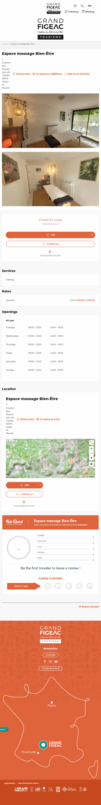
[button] (82, 5)
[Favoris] (75, 6)
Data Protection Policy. (28, 783)
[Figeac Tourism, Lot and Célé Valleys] (53, 10)
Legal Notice (9, 783)
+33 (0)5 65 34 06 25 (51, 668)
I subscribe (50, 655)
